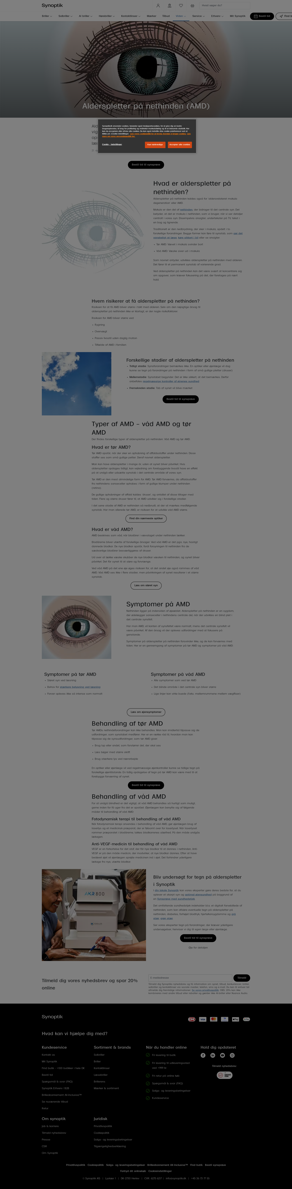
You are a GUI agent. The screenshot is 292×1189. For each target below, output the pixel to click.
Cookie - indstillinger (112, 145)
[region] (147, 136)
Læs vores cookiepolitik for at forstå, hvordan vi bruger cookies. (158, 134)
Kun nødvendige (155, 145)
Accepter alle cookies (180, 145)
